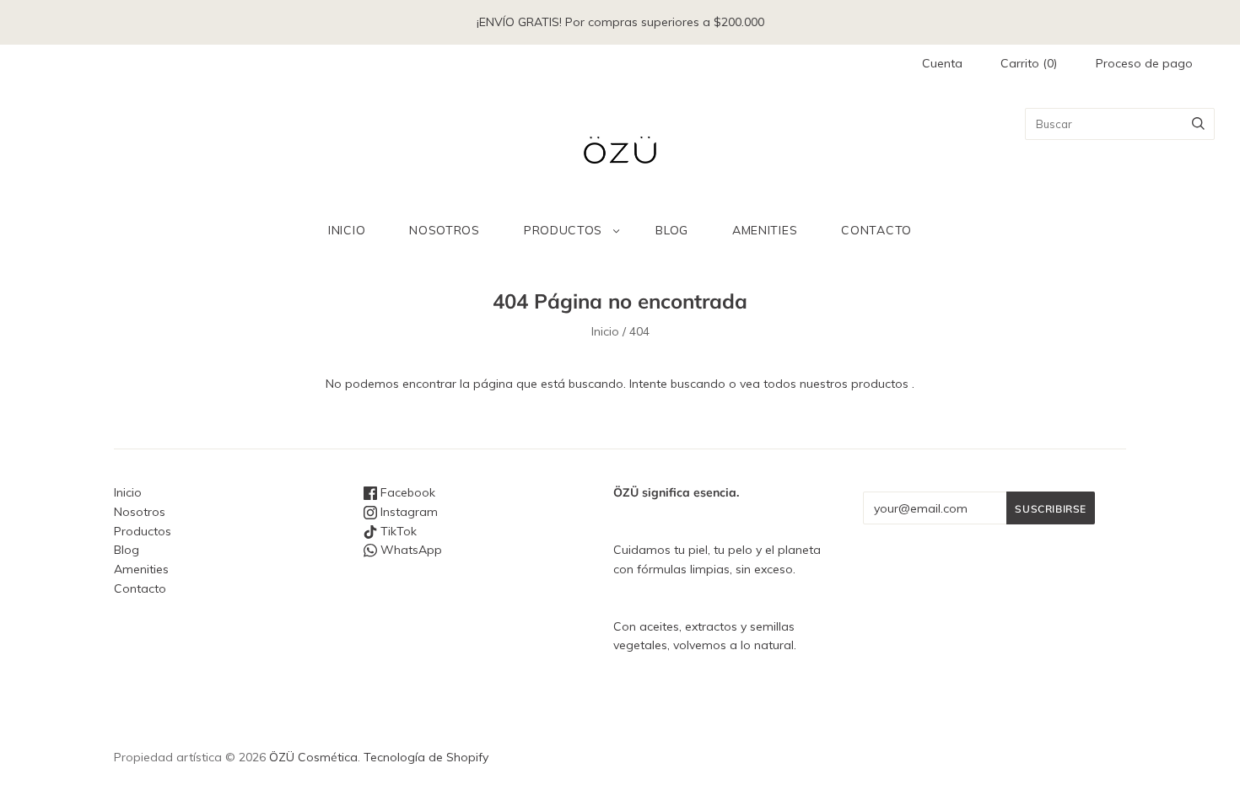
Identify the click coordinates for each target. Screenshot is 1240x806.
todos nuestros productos (835, 383)
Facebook (406, 492)
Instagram (407, 511)
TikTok (397, 531)
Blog (671, 230)
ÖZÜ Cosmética (313, 757)
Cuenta (942, 63)
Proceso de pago (1144, 63)
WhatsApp (409, 549)
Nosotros (444, 230)
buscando (698, 383)
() (1028, 63)
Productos (563, 230)
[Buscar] (1198, 124)
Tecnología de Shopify (426, 757)
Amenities (764, 230)
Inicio (346, 230)
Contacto (876, 230)
